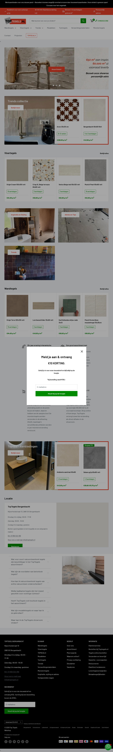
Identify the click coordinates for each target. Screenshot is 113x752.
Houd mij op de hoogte (56, 394)
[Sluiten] (82, 351)
